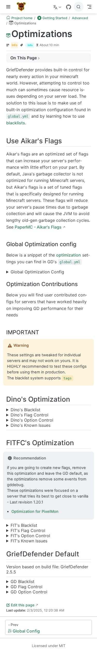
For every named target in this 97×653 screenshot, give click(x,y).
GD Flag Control (26, 586)
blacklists (15, 122)
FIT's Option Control (30, 535)
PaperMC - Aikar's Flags (38, 227)
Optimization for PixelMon (34, 511)
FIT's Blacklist (24, 525)
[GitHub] (68, 7)
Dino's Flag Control (29, 414)
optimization (68, 255)
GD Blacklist (22, 581)
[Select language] (57, 7)
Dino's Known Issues (30, 425)
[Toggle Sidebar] (9, 7)
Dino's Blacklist (25, 409)
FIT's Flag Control (28, 530)
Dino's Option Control (32, 420)
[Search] (79, 7)
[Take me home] (23, 6)
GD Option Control (29, 591)
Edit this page (22, 605)
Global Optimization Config (37, 271)
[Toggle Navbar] (89, 6)
